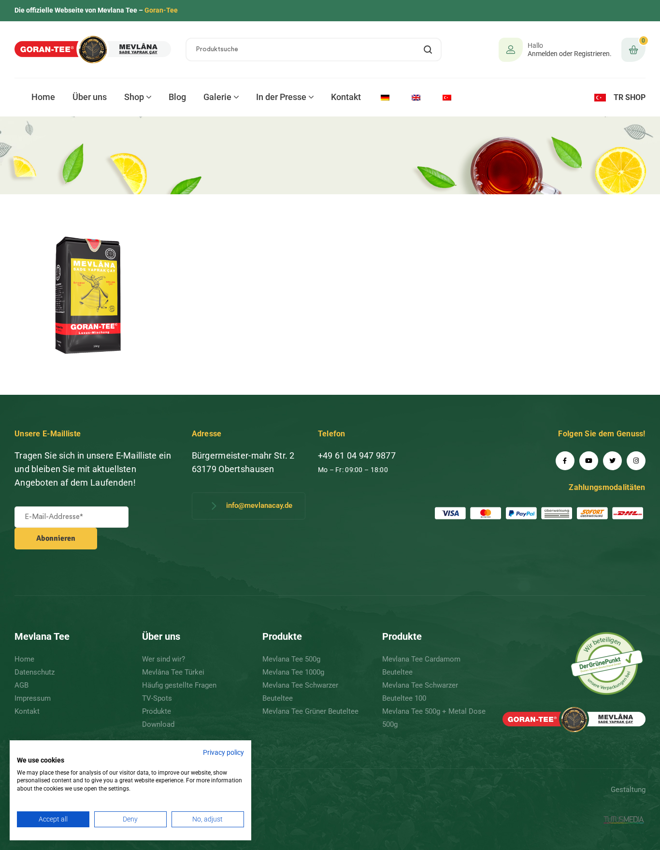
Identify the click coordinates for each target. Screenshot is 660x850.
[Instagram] (636, 460)
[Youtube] (588, 460)
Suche (428, 49)
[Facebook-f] (565, 460)
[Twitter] (612, 460)
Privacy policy (223, 752)
